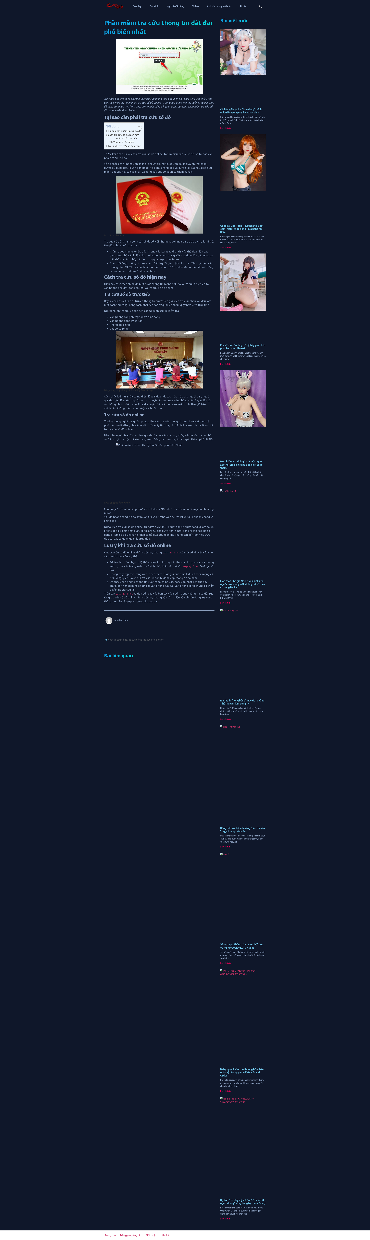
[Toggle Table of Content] (138, 126)
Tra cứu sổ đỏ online (123, 141)
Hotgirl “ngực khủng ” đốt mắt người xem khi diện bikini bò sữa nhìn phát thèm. (241, 464)
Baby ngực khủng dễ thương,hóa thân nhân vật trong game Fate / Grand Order (242, 1072)
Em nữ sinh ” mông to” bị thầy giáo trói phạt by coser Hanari (242, 347)
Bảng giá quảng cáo (130, 1235)
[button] (260, 6)
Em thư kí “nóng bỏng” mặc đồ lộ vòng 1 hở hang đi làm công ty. (242, 702)
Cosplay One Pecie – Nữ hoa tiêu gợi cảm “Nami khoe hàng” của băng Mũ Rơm (241, 229)
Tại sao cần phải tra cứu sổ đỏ (124, 131)
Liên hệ (165, 1235)
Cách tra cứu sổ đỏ (117, 639)
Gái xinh (154, 6)
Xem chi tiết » (225, 128)
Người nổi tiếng (175, 6)
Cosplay (137, 6)
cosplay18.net (171, 552)
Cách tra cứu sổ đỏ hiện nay (123, 134)
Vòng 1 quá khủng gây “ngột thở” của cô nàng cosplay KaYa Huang (241, 946)
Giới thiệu (151, 1235)
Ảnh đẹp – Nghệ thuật (219, 6)
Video (195, 6)
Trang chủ (110, 1235)
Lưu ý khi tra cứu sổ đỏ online (124, 146)
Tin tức (244, 6)
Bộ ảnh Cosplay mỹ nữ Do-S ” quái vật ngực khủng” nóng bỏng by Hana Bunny (243, 1202)
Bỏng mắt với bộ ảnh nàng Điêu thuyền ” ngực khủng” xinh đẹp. (242, 830)
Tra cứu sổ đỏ (135, 639)
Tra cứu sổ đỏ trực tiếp (125, 138)
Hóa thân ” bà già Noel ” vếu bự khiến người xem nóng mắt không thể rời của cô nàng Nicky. (242, 584)
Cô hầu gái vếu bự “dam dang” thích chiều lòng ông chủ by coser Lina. (241, 111)
